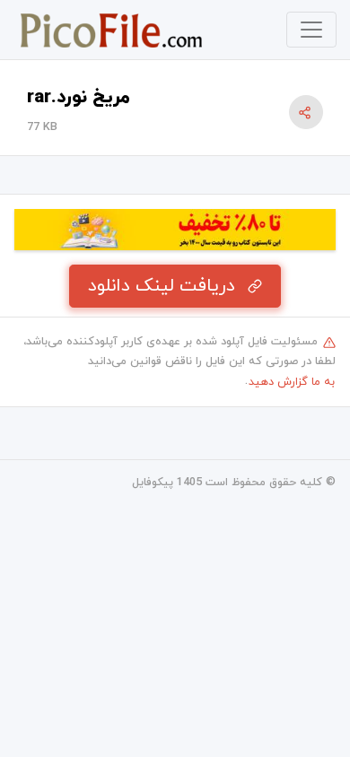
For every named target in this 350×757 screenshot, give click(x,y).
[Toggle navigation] (311, 30)
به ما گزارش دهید (292, 382)
